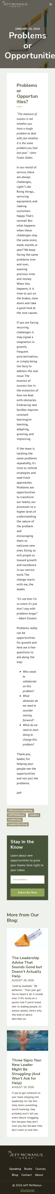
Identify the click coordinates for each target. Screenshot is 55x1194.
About (39, 1175)
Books (28, 1169)
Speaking (15, 1169)
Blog (15, 1175)
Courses (40, 1169)
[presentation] (27, 938)
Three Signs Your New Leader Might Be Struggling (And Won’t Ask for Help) (27, 1071)
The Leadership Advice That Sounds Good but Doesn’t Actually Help (27, 967)
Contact (26, 1175)
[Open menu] (50, 4)
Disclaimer (27, 1190)
